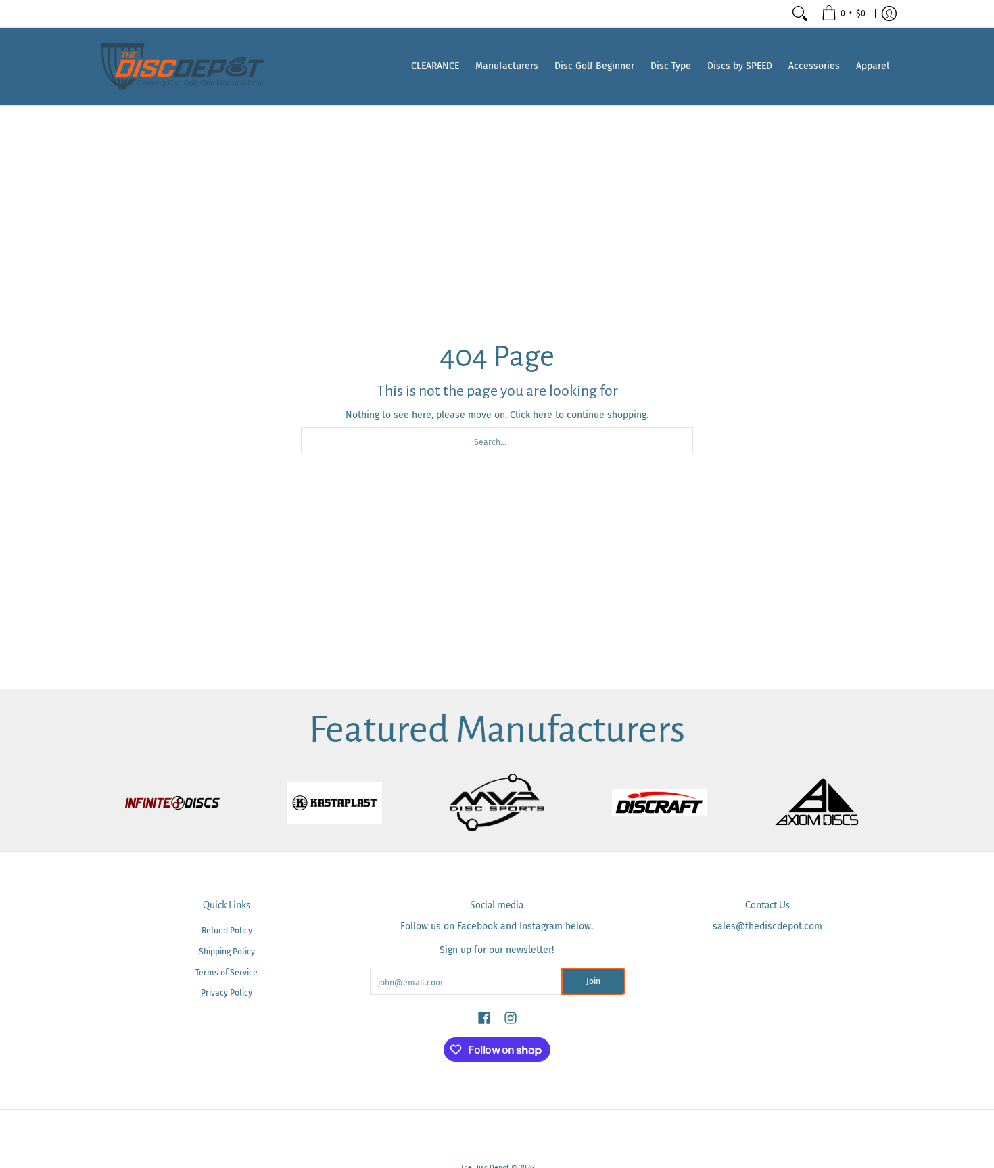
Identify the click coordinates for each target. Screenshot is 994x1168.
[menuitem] (843, 13)
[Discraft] (659, 802)
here (542, 415)
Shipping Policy (227, 951)
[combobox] (497, 440)
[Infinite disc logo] (172, 803)
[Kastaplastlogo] (334, 803)
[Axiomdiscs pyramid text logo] (821, 802)
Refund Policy (227, 930)
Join (593, 981)
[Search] (799, 13)
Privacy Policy (226, 993)
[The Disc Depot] (182, 66)
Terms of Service (226, 972)
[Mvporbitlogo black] (497, 802)
